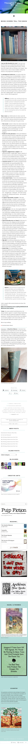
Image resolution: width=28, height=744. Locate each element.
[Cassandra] (25, 531)
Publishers (12, 412)
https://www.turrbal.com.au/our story (10, 703)
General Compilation (15, 403)
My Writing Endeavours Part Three (9, 441)
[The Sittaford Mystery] (25, 526)
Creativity (6, 409)
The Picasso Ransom (6, 535)
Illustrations (18, 410)
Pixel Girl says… (13, 423)
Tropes (23, 412)
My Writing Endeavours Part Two (9, 443)
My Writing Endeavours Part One (9, 446)
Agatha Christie (5, 526)
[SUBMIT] (26, 504)
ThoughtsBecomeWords (14, 405)
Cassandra (4, 530)
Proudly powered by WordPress (14, 738)
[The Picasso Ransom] (25, 535)
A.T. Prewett (4, 536)
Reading (18, 412)
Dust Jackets (18, 409)
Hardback (10, 410)
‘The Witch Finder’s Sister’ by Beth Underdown (14, 420)
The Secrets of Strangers (7, 540)
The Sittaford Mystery (7, 525)
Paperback (6, 412)
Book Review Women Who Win (9, 432)
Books (22, 407)
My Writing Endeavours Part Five (9, 437)
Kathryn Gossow (5, 531)
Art (6, 407)
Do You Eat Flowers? (6, 435)
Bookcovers (16, 407)
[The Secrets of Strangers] (25, 541)
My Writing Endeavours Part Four (9, 439)
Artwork (10, 407)
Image (24, 410)
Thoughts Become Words (14, 4)
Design (12, 409)
